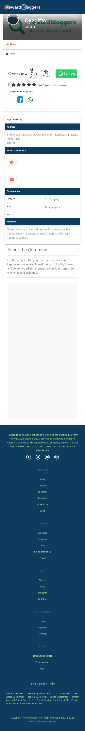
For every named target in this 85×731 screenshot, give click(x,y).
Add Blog (42, 599)
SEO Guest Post (63, 693)
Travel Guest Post (15, 693)
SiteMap (43, 633)
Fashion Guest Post (36, 696)
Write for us (42, 504)
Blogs (42, 586)
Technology (42, 533)
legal (42, 668)
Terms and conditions (43, 656)
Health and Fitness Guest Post (28, 703)
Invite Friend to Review (33, 74)
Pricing (42, 580)
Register (42, 627)
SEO (43, 545)
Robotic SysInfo (48, 721)
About (42, 479)
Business (42, 539)
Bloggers (42, 592)
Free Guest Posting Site (44, 700)
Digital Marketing (42, 552)
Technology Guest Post (39, 693)
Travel (43, 558)
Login (42, 621)
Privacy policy (42, 662)
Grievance (42, 492)
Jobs (11, 53)
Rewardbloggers (31, 717)
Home (12, 44)
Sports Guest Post (59, 696)
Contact (69, 73)
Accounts (42, 498)
